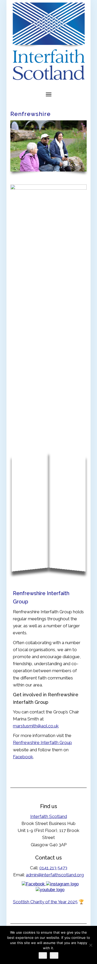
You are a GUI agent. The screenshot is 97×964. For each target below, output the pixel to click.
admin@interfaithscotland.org (55, 874)
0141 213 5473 (53, 867)
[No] (90, 945)
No (54, 955)
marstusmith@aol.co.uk (36, 725)
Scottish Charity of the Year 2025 (45, 901)
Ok (43, 955)
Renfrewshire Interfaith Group (42, 742)
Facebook (23, 756)
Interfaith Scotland (48, 816)
